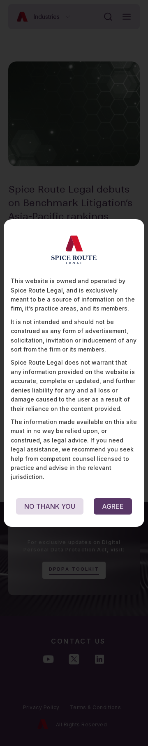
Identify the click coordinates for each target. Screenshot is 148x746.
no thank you (49, 506)
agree (113, 506)
